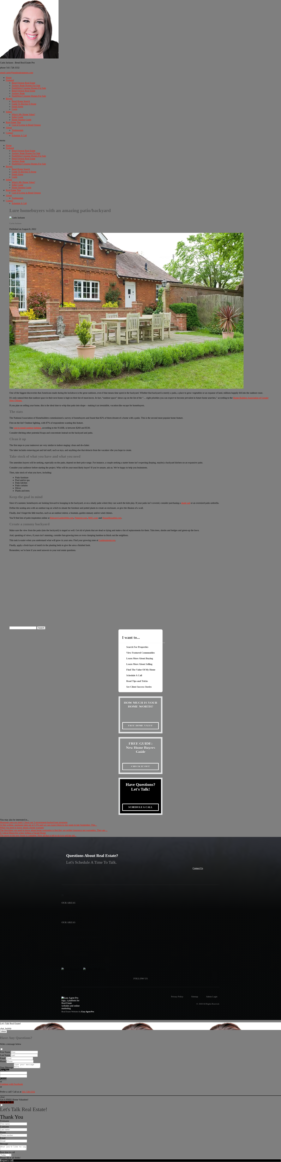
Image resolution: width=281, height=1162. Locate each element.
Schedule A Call (19, 135)
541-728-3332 (28, 1091)
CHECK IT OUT (140, 766)
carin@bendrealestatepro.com (16, 72)
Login (14, 109)
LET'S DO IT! (7, 1102)
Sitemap (194, 996)
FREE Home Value (140, 725)
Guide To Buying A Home (24, 104)
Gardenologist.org (107, 540)
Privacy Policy (177, 996)
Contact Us (198, 868)
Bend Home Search (21, 101)
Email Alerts (17, 106)
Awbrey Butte (18, 93)
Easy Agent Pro (88, 1012)
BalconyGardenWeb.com (61, 518)
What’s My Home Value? (23, 114)
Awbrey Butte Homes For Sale (26, 85)
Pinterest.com (81, 518)
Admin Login (211, 996)
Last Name (5, 1055)
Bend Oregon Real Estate (23, 83)
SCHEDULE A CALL (140, 807)
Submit (3, 1079)
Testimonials (17, 130)
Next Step (4, 1070)
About (9, 127)
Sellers (9, 112)
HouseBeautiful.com (111, 518)
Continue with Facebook (11, 1084)
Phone (3, 1061)
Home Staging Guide (21, 119)
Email (2, 1058)
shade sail (185, 503)
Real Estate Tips (13, 122)
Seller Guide (17, 117)
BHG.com (93, 518)
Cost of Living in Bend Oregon (26, 125)
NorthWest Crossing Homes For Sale (29, 88)
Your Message (6, 1067)
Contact (9, 133)
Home (9, 77)
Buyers (9, 98)
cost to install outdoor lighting (27, 428)
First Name (5, 1052)
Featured (10, 80)
